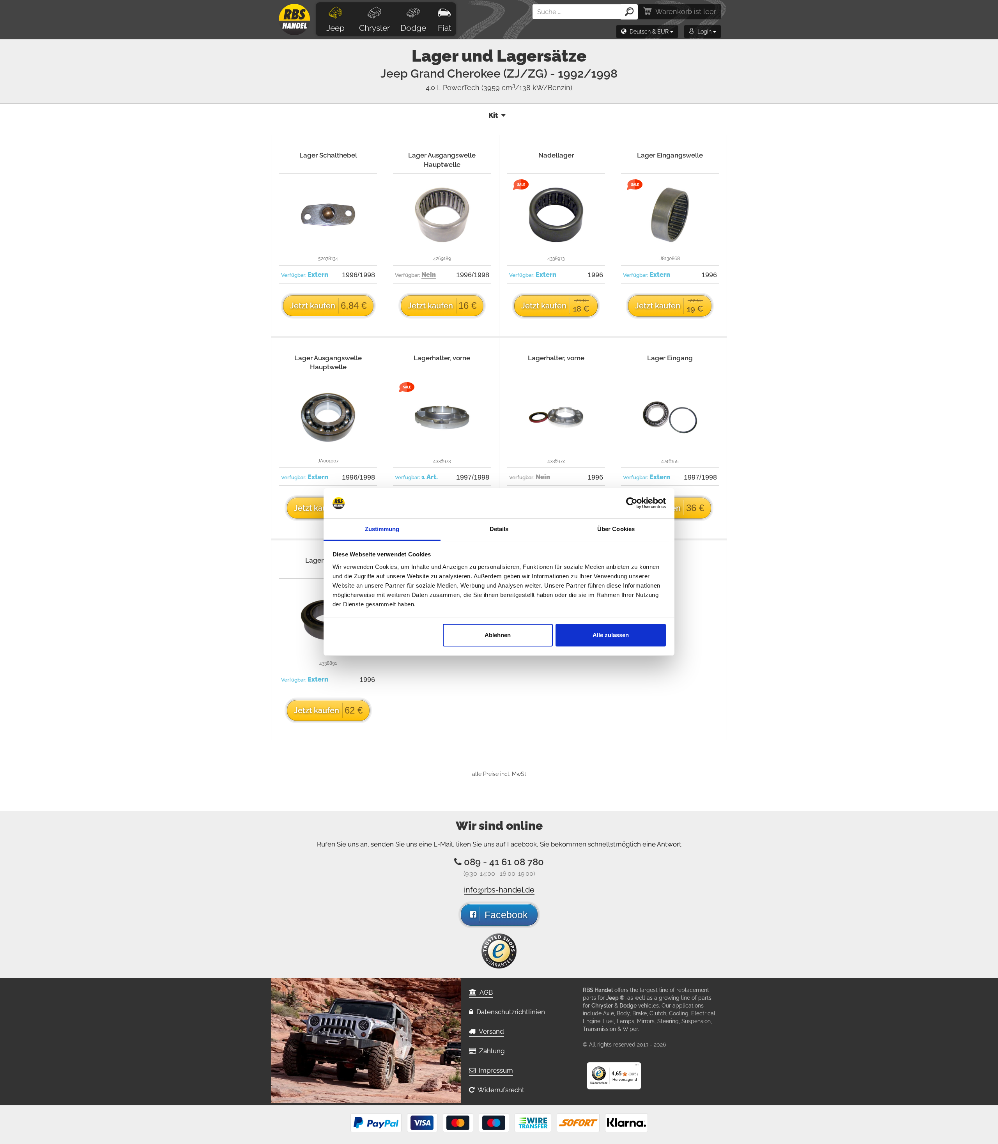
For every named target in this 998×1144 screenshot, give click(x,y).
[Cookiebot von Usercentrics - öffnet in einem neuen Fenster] (632, 503)
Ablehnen (498, 635)
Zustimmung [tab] (382, 529)
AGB (484, 992)
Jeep (335, 28)
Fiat (444, 28)
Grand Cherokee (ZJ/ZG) (514, 73)
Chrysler (374, 28)
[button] (647, 31)
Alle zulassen (611, 635)
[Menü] (636, 1066)
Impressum (494, 1070)
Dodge (413, 28)
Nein (428, 274)
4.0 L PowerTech (499, 87)
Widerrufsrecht (499, 1090)
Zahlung (490, 1051)
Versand (490, 1031)
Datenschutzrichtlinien (509, 1012)
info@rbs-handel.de (499, 889)
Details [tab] (499, 529)
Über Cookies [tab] (616, 529)
